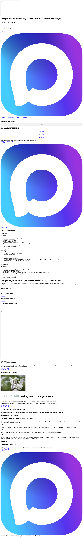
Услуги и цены (11, 117)
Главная (3, 117)
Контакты (25, 117)
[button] (5, 25)
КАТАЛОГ (41, 131)
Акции (18, 117)
